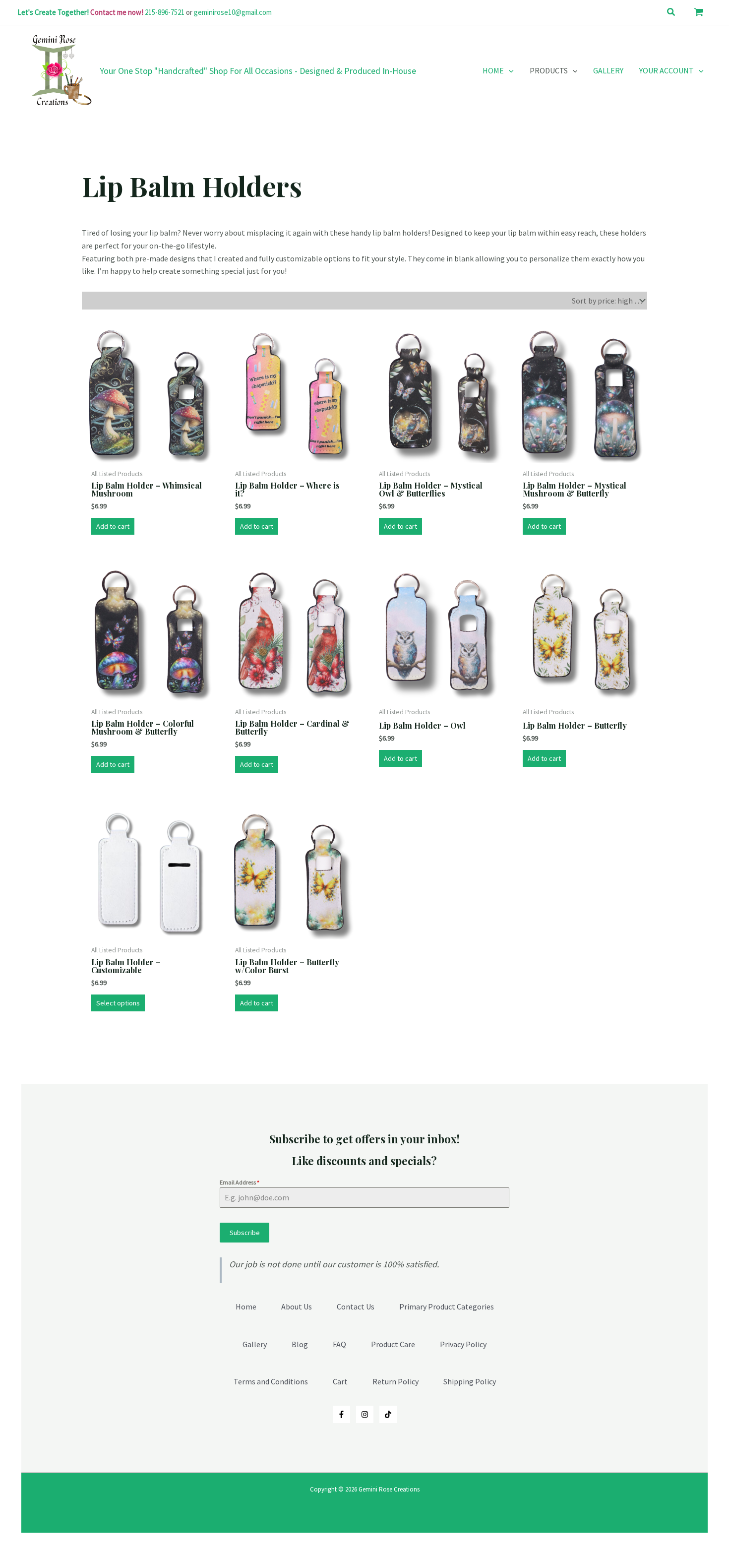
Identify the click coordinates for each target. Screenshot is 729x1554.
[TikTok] (388, 1414)
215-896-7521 (164, 12)
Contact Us (355, 1306)
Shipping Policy (469, 1381)
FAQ (339, 1344)
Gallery (255, 1344)
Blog (300, 1344)
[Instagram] (364, 1414)
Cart (340, 1381)
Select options (118, 1002)
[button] (671, 12)
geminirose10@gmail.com (233, 12)
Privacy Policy (463, 1344)
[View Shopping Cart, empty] (699, 12)
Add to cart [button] (112, 526)
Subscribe (245, 1232)
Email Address (239, 1182)
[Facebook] (341, 1414)
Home (246, 1306)
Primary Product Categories (446, 1306)
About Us (296, 1306)
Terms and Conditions (271, 1381)
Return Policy (395, 1381)
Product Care (393, 1344)
